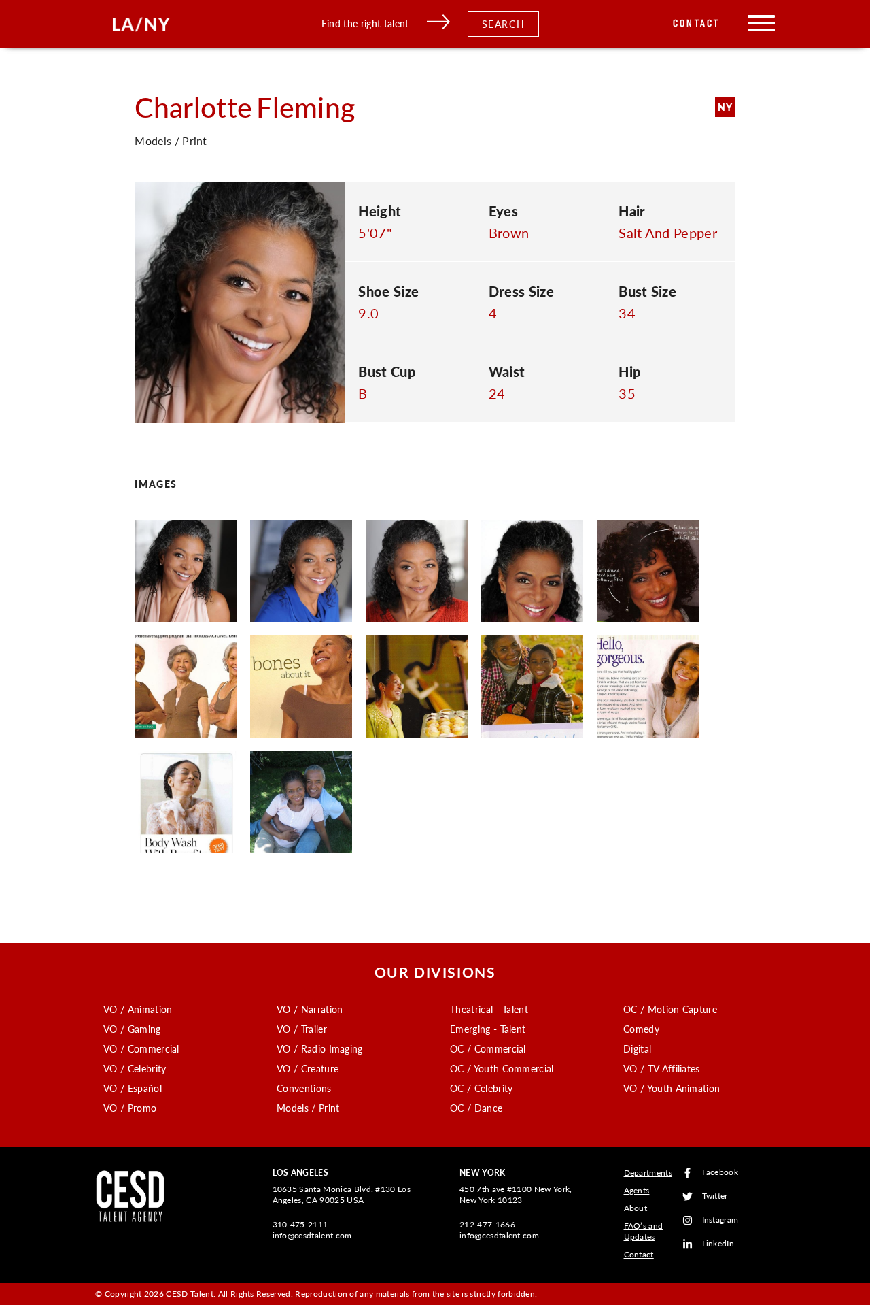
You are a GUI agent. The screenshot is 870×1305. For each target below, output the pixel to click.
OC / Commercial (488, 1048)
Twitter (715, 1196)
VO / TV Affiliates (661, 1068)
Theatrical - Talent (489, 1009)
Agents (637, 1190)
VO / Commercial (141, 1048)
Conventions (304, 1088)
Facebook (720, 1173)
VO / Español (132, 1088)
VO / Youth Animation (671, 1088)
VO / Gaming (132, 1029)
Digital (637, 1048)
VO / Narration (310, 1009)
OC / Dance (476, 1107)
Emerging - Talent (487, 1029)
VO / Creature (307, 1068)
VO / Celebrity (134, 1068)
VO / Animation (137, 1009)
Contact (696, 23)
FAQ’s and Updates (643, 1231)
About (636, 1208)
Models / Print (308, 1107)
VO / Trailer (302, 1029)
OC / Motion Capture (670, 1009)
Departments (648, 1172)
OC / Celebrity (481, 1088)
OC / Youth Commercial (502, 1068)
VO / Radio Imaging (320, 1048)
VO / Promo (129, 1107)
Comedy (641, 1029)
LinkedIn (718, 1244)
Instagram (720, 1220)
